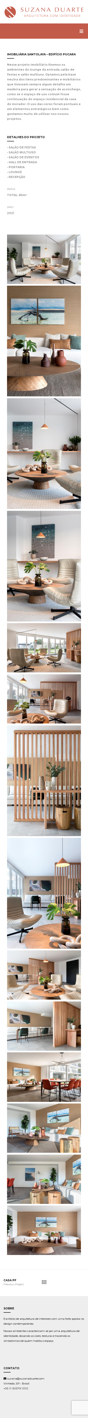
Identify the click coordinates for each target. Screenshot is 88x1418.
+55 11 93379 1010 (16, 1388)
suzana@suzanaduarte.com (25, 1378)
